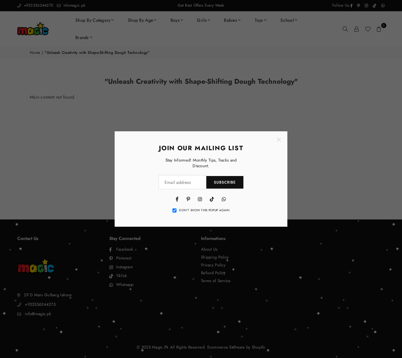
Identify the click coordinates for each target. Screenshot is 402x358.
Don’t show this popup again (204, 210)
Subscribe (225, 182)
